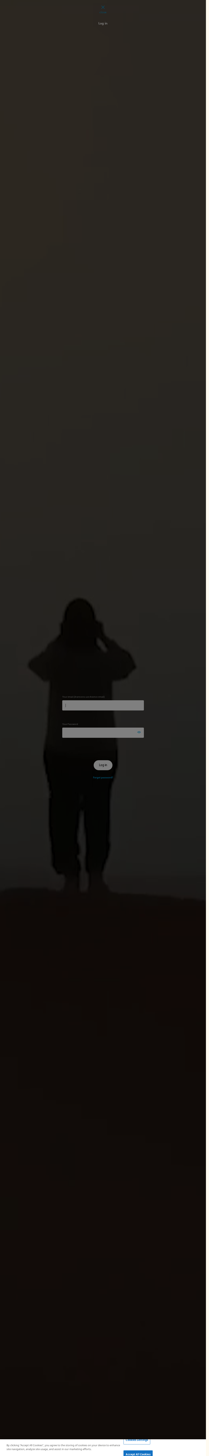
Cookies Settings (137, 1440)
